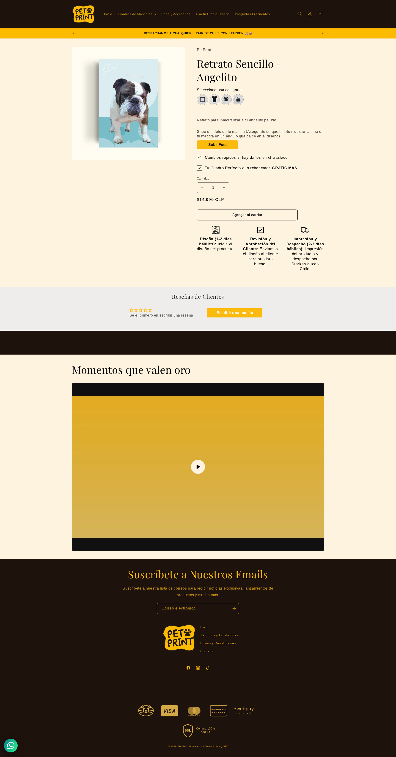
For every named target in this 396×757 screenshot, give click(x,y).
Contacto (207, 651)
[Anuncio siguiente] (322, 33)
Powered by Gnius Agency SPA (208, 746)
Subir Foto (217, 145)
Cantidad (203, 178)
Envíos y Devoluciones (218, 643)
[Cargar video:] (198, 467)
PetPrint (183, 746)
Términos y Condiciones (219, 635)
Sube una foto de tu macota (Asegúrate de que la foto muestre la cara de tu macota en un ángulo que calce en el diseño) (260, 134)
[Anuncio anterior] (74, 33)
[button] (136, 14)
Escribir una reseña (235, 313)
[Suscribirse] (234, 608)
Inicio (204, 627)
